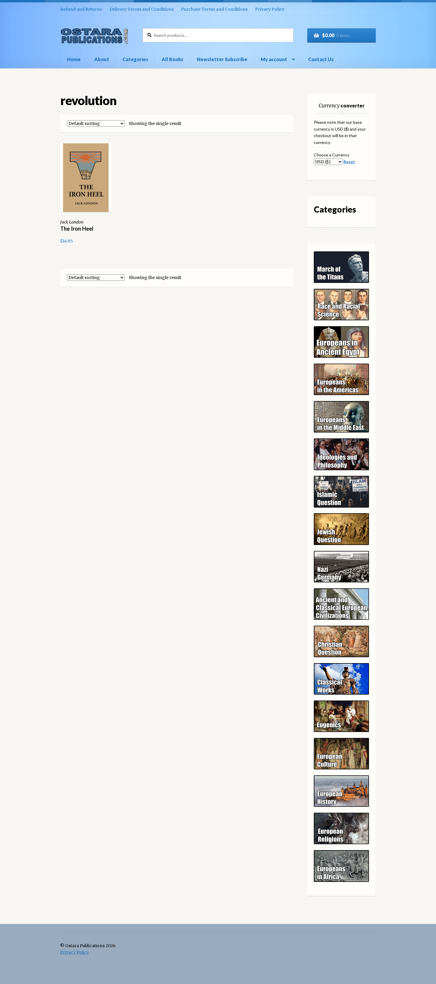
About (101, 59)
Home (74, 59)
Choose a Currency (331, 154)
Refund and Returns (81, 9)
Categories (135, 59)
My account (274, 59)
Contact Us (321, 59)
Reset (349, 161)
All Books (172, 59)
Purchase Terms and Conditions (214, 9)
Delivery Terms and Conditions (141, 9)
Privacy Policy (269, 9)
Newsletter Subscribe (222, 59)
